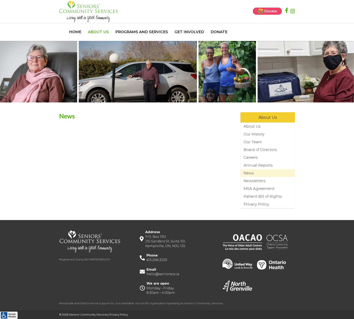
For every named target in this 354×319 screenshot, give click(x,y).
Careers (251, 157)
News (249, 173)
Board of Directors (260, 150)
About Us (252, 126)
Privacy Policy (256, 204)
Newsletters (255, 181)
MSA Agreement (259, 188)
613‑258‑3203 (156, 260)
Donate (270, 11)
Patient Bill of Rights (263, 196)
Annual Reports (258, 165)
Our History (254, 134)
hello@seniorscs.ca (162, 274)
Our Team (253, 142)
